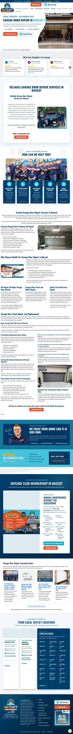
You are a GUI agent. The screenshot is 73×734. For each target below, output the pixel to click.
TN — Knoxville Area (48, 1)
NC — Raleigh (56, 1)
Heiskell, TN (64, 650)
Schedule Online (21, 137)
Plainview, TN (44, 669)
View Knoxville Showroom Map (26, 658)
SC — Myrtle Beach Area (37, 1)
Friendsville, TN (44, 651)
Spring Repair (38, 8)
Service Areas (18, 11)
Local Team (64, 8)
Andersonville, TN (54, 642)
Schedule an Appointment (42, 714)
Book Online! (36, 5)
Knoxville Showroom (25, 643)
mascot (60, 609)
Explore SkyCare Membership (54, 543)
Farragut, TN (64, 647)
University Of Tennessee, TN (64, 680)
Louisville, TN (54, 660)
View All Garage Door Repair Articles (36, 606)
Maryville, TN (64, 660)
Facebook (7, 665)
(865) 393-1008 (57, 456)
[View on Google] (6, 62)
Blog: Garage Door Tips (44, 719)
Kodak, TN (54, 655)
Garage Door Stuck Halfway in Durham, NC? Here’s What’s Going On (26, 586)
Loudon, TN (44, 659)
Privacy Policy (50, 731)
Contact (70, 8)
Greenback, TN (54, 651)
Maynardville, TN (54, 665)
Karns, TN (44, 655)
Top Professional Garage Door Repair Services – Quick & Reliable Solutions (9, 586)
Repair (32, 8)
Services (41, 702)
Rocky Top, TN (44, 674)
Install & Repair (43, 705)
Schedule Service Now (59, 461)
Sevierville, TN (64, 674)
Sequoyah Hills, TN (54, 674)
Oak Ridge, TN (64, 665)
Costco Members (43, 725)
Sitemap (43, 731)
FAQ (3, 414)
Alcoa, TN (44, 641)
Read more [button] (31, 73)
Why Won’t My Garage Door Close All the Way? (61, 588)
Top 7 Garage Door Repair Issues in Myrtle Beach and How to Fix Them (45, 586)
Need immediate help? (16, 609)
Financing (59, 8)
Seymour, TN (44, 678)
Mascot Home (26, 8)
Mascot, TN (17, 50)
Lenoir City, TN (64, 656)
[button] (50, 4)
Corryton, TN (54, 647)
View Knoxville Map (10, 656)
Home (4, 50)
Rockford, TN (64, 669)
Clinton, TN (44, 646)
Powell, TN (54, 668)
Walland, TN (44, 685)
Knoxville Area (18, 8)
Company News (43, 723)
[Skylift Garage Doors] (7, 7)
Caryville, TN (64, 642)
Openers (53, 8)
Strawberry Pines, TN (54, 678)
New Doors (47, 8)
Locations (41, 710)
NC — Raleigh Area (27, 1)
